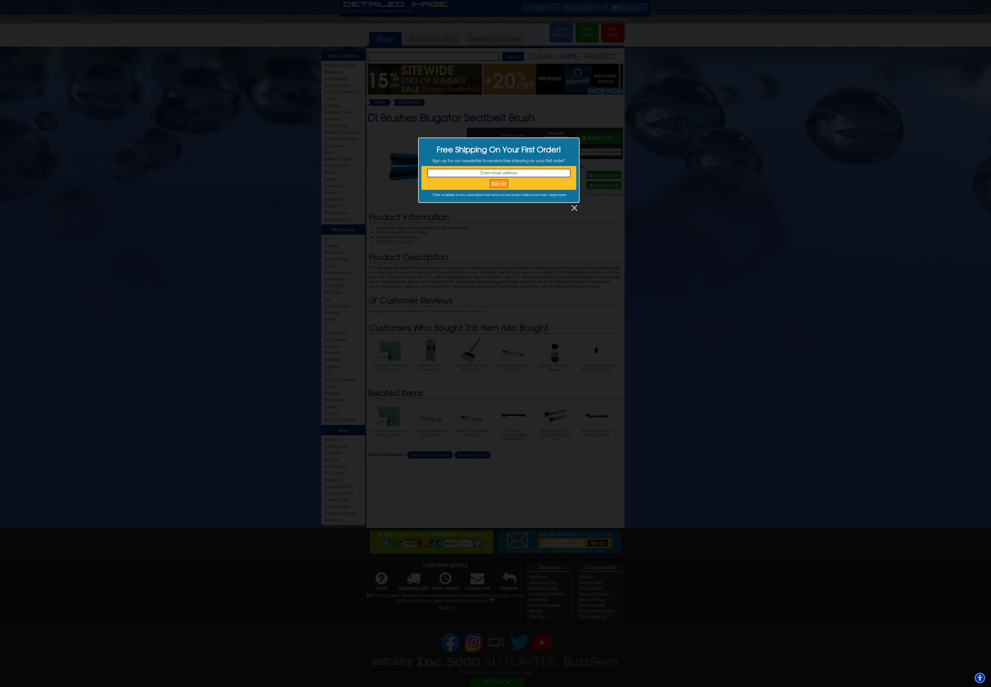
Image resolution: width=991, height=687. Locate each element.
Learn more (557, 194)
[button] (980, 678)
